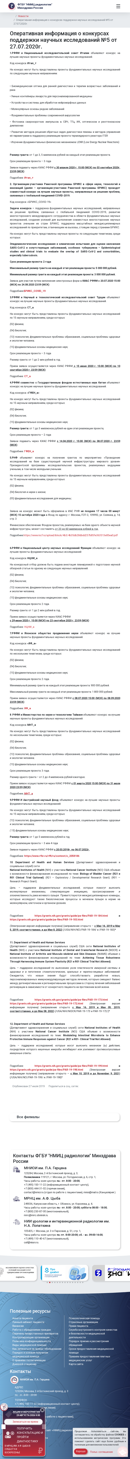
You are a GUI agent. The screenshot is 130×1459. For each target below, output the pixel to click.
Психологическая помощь (84, 1318)
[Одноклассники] (106, 1311)
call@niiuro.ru (31, 1242)
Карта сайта (76, 1364)
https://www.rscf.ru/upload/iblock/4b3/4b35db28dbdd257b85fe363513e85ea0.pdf (71, 535)
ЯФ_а (27, 708)
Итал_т (28, 177)
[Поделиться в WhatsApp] (88, 1086)
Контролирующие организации (30, 1337)
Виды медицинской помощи (29, 1345)
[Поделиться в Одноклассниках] (84, 1086)
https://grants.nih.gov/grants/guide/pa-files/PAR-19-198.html (46, 1069)
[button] (5, 1274)
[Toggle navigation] (118, 6)
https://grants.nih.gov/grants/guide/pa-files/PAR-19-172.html (46, 1003)
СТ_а (27, 376)
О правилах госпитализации (29, 1360)
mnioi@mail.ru (91, 1192)
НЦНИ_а (29, 626)
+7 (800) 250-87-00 (35, 1211)
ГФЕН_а (29, 451)
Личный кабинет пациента (28, 1322)
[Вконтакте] (100, 1311)
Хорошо (80, 1451)
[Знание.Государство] (64, 1273)
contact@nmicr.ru (34, 1192)
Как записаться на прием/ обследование (37, 1348)
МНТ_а (28, 793)
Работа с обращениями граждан (31, 1329)
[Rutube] (117, 1311)
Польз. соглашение (101, 1451)
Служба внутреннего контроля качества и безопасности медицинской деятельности (93, 1333)
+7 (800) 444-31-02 (35, 1188)
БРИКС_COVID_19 (35, 290)
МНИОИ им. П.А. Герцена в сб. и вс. (15, 1450)
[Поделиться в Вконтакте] (80, 1086)
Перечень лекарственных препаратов (35, 1333)
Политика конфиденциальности (31, 1341)
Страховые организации (83, 1322)
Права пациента (78, 1325)
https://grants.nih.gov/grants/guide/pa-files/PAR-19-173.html (71, 999)
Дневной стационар (24, 1364)
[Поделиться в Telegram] (92, 1086)
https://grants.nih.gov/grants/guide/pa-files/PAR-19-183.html (46, 919)
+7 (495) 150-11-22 (35, 1184)
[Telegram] (95, 1311)
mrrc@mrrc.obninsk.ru (36, 1215)
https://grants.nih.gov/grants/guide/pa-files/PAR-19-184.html (71, 915)
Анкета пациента (22, 1318)
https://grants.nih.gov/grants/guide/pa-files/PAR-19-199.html (71, 1065)
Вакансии (18, 1325)
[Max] (112, 1311)
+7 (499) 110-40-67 (35, 1238)
